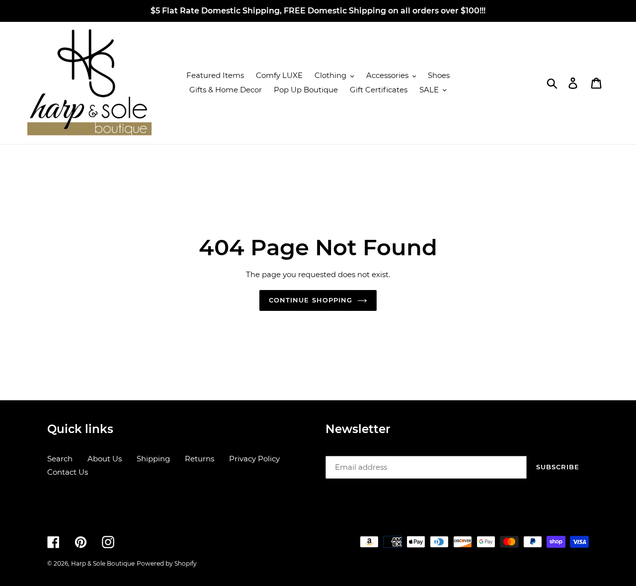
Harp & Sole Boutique (103, 563)
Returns (199, 458)
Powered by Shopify (167, 563)
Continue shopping (310, 300)
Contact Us (67, 472)
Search (60, 458)
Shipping (153, 458)
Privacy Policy (254, 458)
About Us (104, 458)
